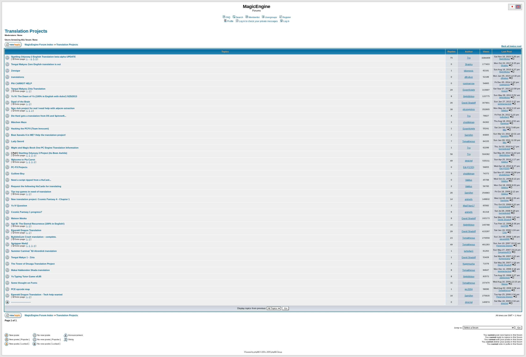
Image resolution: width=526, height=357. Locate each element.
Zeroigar (15, 70)
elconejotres (469, 109)
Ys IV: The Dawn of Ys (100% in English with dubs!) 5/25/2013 (44, 96)
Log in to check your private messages (258, 21)
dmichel (469, 160)
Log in (286, 21)
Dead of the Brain (20, 101)
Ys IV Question (19, 205)
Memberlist (254, 17)
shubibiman (468, 122)
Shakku (469, 64)
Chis (505, 232)
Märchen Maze (19, 122)
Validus (504, 110)
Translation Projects (26, 31)
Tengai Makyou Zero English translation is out (36, 64)
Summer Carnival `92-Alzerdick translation (34, 251)
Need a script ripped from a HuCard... (31, 180)
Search (239, 17)
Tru (469, 57)
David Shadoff (469, 102)
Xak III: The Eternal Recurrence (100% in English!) (38, 223)
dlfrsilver (469, 77)
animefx (469, 199)
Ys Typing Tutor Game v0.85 (26, 276)
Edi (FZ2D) (468, 167)
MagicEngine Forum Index (39, 44)
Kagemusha (504, 258)
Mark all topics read (511, 46)
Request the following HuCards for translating (36, 186)
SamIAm (469, 135)
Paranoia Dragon (504, 245)
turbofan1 (504, 117)
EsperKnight (469, 90)
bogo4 (505, 91)
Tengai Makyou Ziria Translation (28, 89)
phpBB (257, 352)
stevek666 (505, 239)
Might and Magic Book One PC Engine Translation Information (44, 147)
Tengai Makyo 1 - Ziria (23, 257)
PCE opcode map (20, 289)
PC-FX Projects (19, 167)
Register (287, 17)
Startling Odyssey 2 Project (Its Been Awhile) (43, 153)
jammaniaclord (504, 104)
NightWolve (504, 59)
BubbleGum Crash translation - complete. (33, 237)
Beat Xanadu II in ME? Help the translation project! (38, 135)
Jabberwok (504, 277)
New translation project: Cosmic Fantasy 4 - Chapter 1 (40, 199)
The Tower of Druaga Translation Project (33, 264)
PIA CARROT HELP (21, 83)
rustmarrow (468, 83)
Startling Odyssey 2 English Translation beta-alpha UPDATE (43, 56)
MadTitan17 (469, 205)
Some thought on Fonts (24, 283)
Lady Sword (17, 141)
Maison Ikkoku (19, 218)
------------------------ (21, 302)
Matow (505, 284)
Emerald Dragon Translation (26, 230)
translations (17, 77)
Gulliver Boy (17, 173)
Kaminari (505, 123)
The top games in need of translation (31, 191)
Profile (230, 21)
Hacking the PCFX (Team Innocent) (30, 128)
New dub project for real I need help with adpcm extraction (43, 108)
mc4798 (504, 226)
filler (504, 130)
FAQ (228, 17)
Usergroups (271, 17)
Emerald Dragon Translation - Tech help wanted (36, 294)
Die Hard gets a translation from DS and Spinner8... (38, 116)
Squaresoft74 (504, 252)
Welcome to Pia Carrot (23, 159)
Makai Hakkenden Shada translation (30, 270)
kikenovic (468, 70)
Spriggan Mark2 (19, 243)
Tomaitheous (468, 141)
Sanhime (504, 200)
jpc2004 (469, 289)
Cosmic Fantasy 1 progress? (26, 212)
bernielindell (504, 149)
